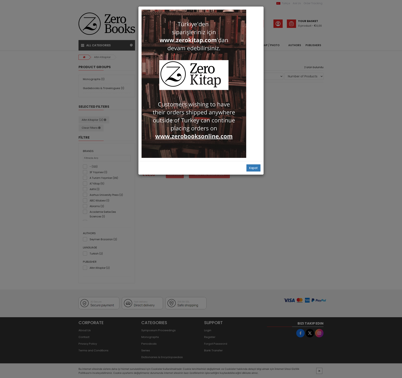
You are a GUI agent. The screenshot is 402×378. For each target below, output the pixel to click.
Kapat (253, 168)
